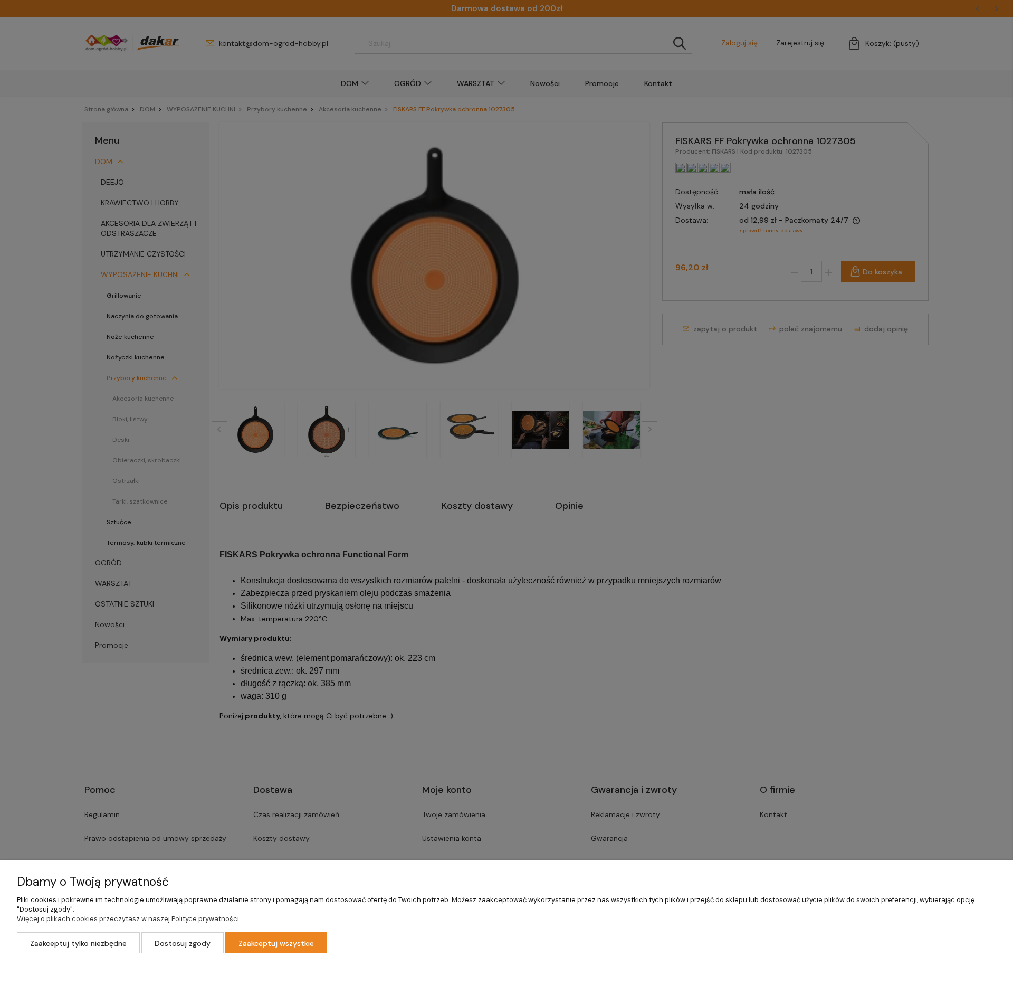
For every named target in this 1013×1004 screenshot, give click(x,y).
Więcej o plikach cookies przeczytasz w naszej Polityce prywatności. (129, 918)
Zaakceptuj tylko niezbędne (78, 943)
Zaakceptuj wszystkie (276, 943)
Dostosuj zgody (183, 943)
